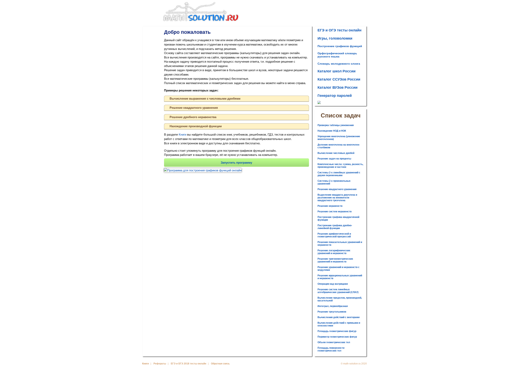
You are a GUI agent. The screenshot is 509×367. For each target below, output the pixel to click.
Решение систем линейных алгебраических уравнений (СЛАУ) (338, 291)
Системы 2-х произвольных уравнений (334, 182)
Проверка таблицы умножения (336, 125)
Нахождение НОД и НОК (332, 130)
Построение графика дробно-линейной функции (335, 227)
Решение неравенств (330, 206)
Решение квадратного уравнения (194, 107)
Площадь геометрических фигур (337, 331)
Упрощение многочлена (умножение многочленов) (339, 138)
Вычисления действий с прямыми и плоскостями (339, 324)
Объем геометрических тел (334, 342)
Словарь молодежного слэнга (339, 63)
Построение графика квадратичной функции (338, 218)
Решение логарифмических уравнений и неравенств (334, 252)
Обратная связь (220, 363)
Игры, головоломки (335, 38)
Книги (182, 134)
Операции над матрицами (333, 284)
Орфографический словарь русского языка (337, 55)
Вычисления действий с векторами (338, 317)
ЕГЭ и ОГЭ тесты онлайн (339, 30)
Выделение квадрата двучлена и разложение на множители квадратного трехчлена (337, 197)
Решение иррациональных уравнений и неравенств (340, 277)
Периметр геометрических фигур (337, 336)
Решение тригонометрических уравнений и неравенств (335, 260)
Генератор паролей (335, 96)
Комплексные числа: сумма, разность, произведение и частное (340, 165)
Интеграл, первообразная (333, 306)
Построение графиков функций (340, 46)
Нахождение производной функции (196, 126)
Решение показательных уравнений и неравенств (340, 243)
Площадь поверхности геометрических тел (331, 349)
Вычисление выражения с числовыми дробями (205, 98)
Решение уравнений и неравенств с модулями (338, 268)
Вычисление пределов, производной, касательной (340, 299)
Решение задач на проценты (334, 158)
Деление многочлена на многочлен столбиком (338, 146)
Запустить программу (236, 162)
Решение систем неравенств (335, 211)
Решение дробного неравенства (193, 117)
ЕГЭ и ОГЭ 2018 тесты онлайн (188, 363)
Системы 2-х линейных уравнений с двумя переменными (339, 174)
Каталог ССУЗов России (339, 79)
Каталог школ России (337, 71)
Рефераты (159, 363)
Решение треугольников (332, 311)
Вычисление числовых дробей (336, 153)
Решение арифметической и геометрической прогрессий (334, 235)
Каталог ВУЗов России (337, 87)
